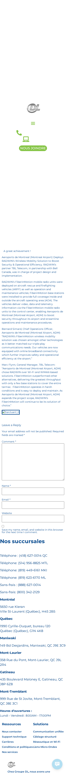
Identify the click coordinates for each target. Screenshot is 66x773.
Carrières (8, 741)
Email (6, 499)
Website (7, 513)
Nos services (10, 752)
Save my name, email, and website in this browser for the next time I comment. (32, 530)
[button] (33, 123)
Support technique (14, 736)
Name (6, 486)
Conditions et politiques (17, 746)
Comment (9, 441)
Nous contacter (12, 731)
